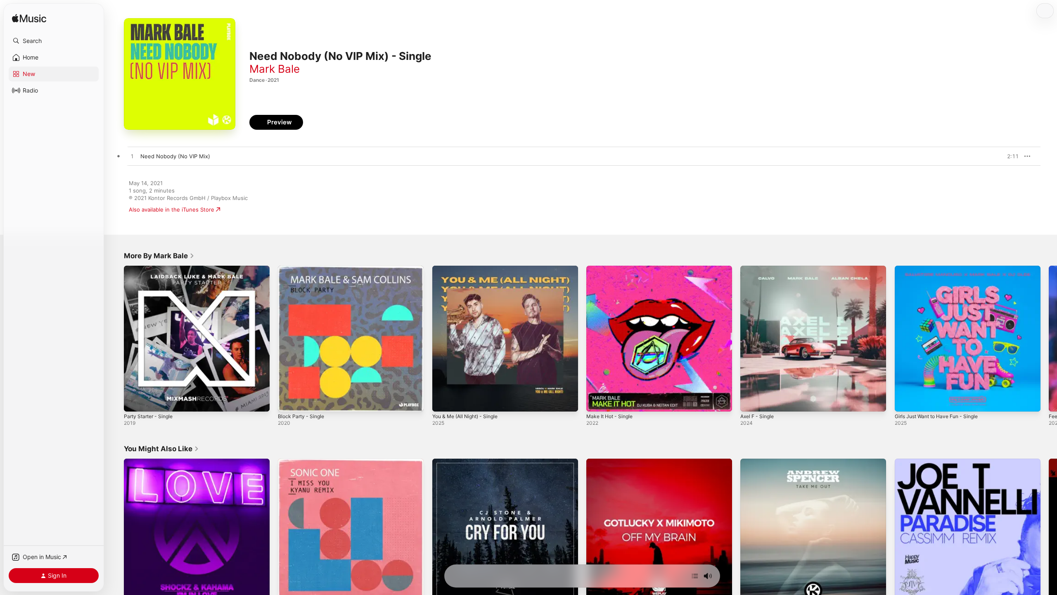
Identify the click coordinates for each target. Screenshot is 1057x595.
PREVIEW (1009, 156)
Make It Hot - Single (612, 269)
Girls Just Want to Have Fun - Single (941, 269)
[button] (53, 41)
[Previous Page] (115, 339)
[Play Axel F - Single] (750, 401)
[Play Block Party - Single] (288, 401)
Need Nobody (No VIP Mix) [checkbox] (175, 156)
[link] (159, 255)
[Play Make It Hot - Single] (596, 401)
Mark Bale (274, 68)
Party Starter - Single (151, 269)
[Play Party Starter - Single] (134, 401)
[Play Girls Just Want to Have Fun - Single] (905, 401)
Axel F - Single (759, 269)
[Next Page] (1049, 339)
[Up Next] (695, 576)
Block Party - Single (303, 269)
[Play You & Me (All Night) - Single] (442, 401)
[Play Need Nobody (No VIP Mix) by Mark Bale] (132, 156)
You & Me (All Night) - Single (469, 269)
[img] (29, 19)
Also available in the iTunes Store (171, 209)
